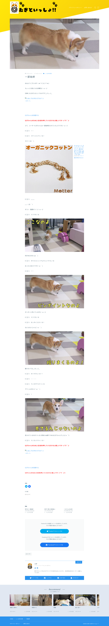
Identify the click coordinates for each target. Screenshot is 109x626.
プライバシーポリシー (75, 7)
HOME (11, 619)
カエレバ (82, 155)
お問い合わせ (88, 7)
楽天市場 (76, 157)
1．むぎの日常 (48, 73)
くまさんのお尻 (68, 509)
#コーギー (28, 554)
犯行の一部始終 (29, 509)
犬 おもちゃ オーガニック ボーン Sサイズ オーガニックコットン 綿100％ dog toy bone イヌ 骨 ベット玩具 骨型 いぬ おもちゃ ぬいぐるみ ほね (79, 150)
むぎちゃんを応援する (32, 115)
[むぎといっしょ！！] (34, 7)
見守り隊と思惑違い (49, 509)
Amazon (81, 157)
